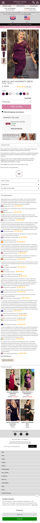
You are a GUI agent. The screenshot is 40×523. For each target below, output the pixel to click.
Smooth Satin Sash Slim (18, 122)
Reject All (19, 514)
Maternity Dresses (7, 6)
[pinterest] (15, 434)
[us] (27, 20)
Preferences (19, 510)
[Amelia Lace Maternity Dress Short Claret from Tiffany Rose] (3, 35)
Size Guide (27, 98)
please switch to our (19, 14)
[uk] (13, 20)
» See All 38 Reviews (5, 356)
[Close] (34, 14)
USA (27, 22)
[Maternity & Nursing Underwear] (19, 140)
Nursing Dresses (34, 6)
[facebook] (26, 434)
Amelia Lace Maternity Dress (27, 423)
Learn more (34, 505)
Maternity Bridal (21, 6)
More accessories (16, 128)
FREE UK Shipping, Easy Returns (14, 112)
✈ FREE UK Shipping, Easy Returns (20, 24)
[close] (37, 496)
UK (13, 22)
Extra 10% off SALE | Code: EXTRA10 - (20, 27)
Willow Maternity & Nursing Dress (27, 392)
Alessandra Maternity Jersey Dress (13, 392)
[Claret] (3, 94)
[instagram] (21, 434)
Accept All (20, 519)
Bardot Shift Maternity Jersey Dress (13, 423)
